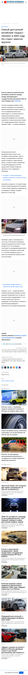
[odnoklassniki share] (14, 367)
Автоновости (15, 23)
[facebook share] (2, 367)
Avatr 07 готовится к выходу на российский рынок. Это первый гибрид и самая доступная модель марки (13, 519)
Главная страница (5, 23)
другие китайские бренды (7, 380)
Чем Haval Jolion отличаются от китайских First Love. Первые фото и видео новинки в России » (14, 351)
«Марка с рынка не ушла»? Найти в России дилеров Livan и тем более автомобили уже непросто (12, 650)
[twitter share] (5, 367)
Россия (3, 513)
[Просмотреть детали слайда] (15, 344)
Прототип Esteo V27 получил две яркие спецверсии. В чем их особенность (13, 487)
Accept (21, 672)
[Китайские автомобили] (14, 2)
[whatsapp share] (8, 367)
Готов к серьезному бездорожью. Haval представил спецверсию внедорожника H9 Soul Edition (12, 552)
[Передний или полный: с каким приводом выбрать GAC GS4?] (14, 604)
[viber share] (20, 367)
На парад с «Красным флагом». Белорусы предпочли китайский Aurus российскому (14, 178)
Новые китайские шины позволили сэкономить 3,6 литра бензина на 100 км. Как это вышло (13, 432)
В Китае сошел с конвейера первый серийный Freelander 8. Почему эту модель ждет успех (12, 409)
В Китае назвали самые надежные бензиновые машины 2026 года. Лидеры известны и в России (13, 586)
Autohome (17, 101)
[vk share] (11, 367)
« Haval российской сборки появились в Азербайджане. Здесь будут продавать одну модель (13, 360)
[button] (14, 226)
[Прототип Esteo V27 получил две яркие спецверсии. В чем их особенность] (14, 474)
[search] (26, 2)
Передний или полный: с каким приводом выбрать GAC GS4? (12, 618)
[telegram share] (17, 367)
